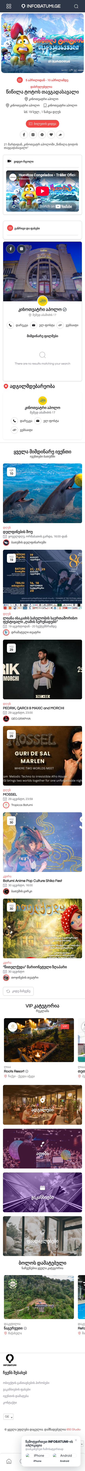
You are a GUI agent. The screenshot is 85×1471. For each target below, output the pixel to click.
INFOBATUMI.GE (43, 6)
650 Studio (73, 1429)
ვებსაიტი (72, 325)
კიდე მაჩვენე (21, 991)
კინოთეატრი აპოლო (40, 309)
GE (7, 1416)
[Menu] (9, 6)
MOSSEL (10, 794)
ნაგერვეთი (13, 1328)
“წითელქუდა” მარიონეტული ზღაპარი (35, 967)
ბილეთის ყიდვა (45, 124)
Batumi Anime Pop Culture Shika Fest (32, 881)
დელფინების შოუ (18, 532)
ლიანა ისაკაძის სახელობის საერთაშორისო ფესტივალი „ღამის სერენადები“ (40, 620)
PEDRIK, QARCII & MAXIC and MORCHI (33, 708)
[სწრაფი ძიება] (77, 6)
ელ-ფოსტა (47, 325)
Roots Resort (14, 1071)
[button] (42, 134)
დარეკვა (22, 325)
